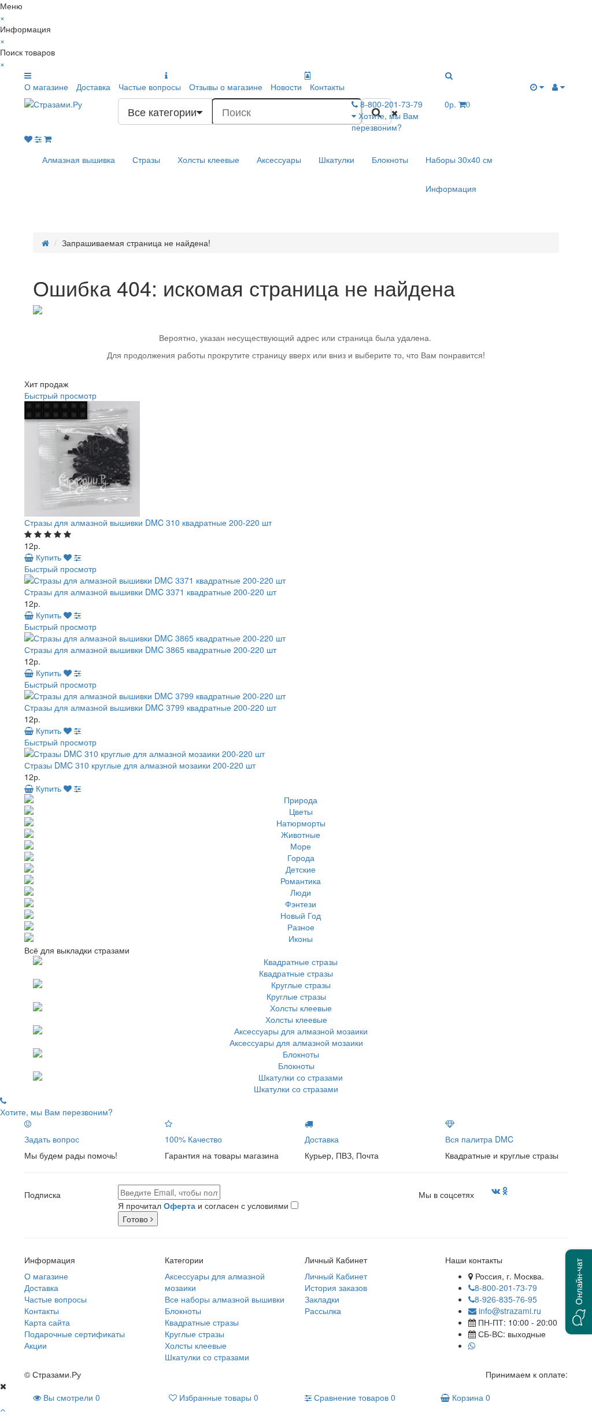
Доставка (93, 86)
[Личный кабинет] (558, 86)
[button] (578, 1291)
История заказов (336, 1287)
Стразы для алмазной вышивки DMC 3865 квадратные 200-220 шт (150, 649)
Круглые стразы (296, 996)
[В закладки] (68, 557)
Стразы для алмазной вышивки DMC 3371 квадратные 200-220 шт (150, 592)
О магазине (46, 86)
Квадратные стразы (296, 973)
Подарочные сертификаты (74, 1334)
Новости (286, 86)
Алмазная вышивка (78, 159)
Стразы (146, 159)
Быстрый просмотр (60, 395)
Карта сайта (47, 1322)
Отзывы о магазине (225, 86)
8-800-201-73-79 (506, 1287)
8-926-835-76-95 (506, 1299)
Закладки (322, 1299)
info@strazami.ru (508, 1310)
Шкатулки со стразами (296, 1088)
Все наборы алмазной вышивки (224, 1299)
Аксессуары (279, 159)
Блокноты (390, 159)
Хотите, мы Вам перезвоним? (385, 121)
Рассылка (323, 1310)
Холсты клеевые (208, 159)
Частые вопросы (150, 86)
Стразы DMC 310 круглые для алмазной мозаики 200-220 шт (140, 765)
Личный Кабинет (336, 1276)
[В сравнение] (77, 557)
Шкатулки (336, 159)
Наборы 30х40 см (459, 159)
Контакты (327, 86)
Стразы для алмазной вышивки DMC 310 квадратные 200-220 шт (148, 522)
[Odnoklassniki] (505, 1190)
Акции (35, 1345)
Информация (451, 188)
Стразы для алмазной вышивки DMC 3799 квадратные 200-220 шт (150, 707)
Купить (47, 557)
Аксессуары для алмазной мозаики (296, 1042)
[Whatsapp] (471, 1345)
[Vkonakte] (495, 1190)
